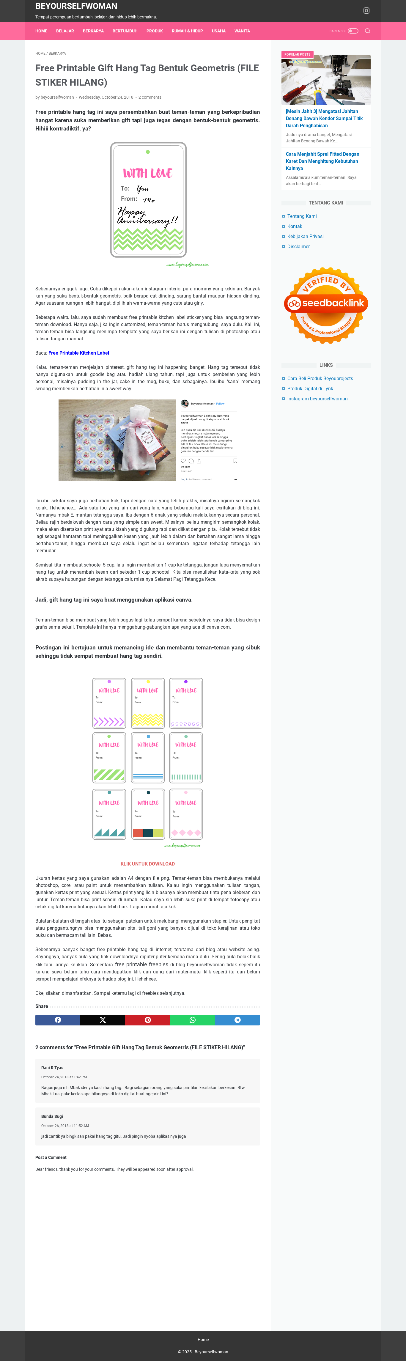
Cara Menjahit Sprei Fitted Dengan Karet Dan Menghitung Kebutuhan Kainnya (322, 161)
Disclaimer (298, 246)
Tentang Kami (302, 216)
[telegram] (237, 1020)
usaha (219, 31)
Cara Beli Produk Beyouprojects (320, 378)
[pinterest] (147, 1020)
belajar (65, 31)
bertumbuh (125, 31)
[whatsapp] (192, 1020)
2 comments (150, 97)
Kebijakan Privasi (305, 236)
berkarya (93, 31)
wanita (242, 31)
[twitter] (102, 1020)
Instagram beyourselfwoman (317, 399)
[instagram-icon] (366, 11)
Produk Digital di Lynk (310, 388)
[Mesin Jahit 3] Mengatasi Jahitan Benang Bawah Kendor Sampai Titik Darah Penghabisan (324, 118)
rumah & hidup (187, 31)
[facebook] (57, 1020)
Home (41, 31)
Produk (155, 31)
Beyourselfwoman (76, 6)
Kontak (294, 226)
